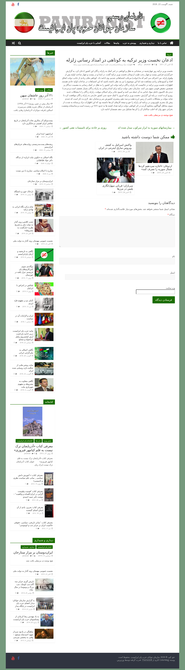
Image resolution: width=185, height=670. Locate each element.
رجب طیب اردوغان (105, 64)
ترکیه (115, 64)
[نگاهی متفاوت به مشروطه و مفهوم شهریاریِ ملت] (44, 379)
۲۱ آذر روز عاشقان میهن (36, 95)
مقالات (107, 43)
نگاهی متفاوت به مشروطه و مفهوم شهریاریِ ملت (25, 384)
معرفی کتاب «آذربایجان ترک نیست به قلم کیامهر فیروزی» (33, 448)
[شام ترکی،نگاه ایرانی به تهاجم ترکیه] (44, 205)
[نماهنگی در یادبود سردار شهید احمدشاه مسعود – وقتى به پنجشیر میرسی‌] (44, 630)
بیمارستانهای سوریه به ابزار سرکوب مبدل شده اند (146, 127)
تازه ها (38, 441)
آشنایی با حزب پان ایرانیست (89, 43)
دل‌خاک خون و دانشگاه (23, 191)
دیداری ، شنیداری (28, 547)
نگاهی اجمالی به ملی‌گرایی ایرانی (26, 351)
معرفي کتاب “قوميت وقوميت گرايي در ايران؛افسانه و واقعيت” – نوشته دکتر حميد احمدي (28, 494)
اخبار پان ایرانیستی (44, 547)
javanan (147, 64)
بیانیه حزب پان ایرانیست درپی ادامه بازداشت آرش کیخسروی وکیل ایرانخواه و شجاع (23, 335)
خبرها (169, 54)
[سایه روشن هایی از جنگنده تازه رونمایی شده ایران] (44, 363)
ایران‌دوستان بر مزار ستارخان (40, 181)
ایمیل (172, 272)
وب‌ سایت (170, 287)
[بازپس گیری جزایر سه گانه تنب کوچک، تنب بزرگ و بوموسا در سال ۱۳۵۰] (44, 580)
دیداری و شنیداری (146, 43)
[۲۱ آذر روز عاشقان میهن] (32, 59)
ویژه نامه (40, 90)
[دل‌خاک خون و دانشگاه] (44, 190)
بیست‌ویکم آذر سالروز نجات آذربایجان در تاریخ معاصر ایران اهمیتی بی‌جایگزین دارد (33, 122)
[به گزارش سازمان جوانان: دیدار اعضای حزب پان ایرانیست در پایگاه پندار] (44, 599)
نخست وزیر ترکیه (79, 64)
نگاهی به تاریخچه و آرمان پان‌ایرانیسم (25, 252)
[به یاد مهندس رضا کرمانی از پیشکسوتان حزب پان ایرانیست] (46, 615)
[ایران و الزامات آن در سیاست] (44, 314)
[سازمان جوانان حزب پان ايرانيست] (171, 43)
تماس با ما (162, 43)
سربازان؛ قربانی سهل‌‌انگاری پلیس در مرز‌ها (117, 187)
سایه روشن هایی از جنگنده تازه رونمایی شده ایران (22, 368)
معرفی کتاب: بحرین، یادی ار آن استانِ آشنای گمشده (30, 509)
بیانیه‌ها (116, 43)
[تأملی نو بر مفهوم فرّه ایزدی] (44, 299)
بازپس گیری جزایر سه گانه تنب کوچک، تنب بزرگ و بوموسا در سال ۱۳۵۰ (24, 585)
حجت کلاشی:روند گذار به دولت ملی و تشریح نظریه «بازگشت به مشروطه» (23, 226)
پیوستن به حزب (129, 43)
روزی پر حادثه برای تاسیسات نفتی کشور (83, 127)
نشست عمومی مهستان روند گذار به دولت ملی (33, 240)
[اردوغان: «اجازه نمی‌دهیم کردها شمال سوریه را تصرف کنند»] (154, 143)
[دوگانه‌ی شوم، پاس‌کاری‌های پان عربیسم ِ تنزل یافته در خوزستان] (44, 265)
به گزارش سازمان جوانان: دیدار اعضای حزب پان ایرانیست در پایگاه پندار (24, 603)
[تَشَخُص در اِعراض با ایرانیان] (44, 284)
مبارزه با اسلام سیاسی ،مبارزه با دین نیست (34, 170)
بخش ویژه (47, 441)
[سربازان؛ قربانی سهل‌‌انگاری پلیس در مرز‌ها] (115, 159)
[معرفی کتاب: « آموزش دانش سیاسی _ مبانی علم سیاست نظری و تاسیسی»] (48, 473)
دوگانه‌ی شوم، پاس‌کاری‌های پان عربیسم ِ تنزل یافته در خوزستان (24, 270)
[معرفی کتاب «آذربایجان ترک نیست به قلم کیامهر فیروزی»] (32, 408)
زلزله (96, 64)
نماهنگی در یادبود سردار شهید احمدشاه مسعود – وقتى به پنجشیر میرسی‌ (23, 634)
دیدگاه (171, 214)
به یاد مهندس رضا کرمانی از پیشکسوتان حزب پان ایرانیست (26, 618)
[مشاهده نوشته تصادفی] (13, 43)
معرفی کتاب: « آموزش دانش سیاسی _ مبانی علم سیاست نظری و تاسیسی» (28, 478)
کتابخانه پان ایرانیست (24, 441)
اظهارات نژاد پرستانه (125, 64)
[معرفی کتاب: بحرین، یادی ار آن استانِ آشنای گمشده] (49, 506)
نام (173, 256)
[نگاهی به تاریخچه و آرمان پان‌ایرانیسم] (44, 250)
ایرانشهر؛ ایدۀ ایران (44, 133)
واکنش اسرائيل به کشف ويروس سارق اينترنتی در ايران (115, 146)
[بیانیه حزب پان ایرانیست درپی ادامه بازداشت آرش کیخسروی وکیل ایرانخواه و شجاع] (44, 329)
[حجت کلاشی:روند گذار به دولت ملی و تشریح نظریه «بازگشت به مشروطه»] (44, 220)
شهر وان (90, 64)
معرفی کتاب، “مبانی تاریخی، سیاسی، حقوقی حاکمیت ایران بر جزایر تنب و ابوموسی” (33, 524)
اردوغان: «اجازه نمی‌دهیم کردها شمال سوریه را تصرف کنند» (155, 167)
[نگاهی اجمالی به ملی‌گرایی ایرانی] (44, 348)
